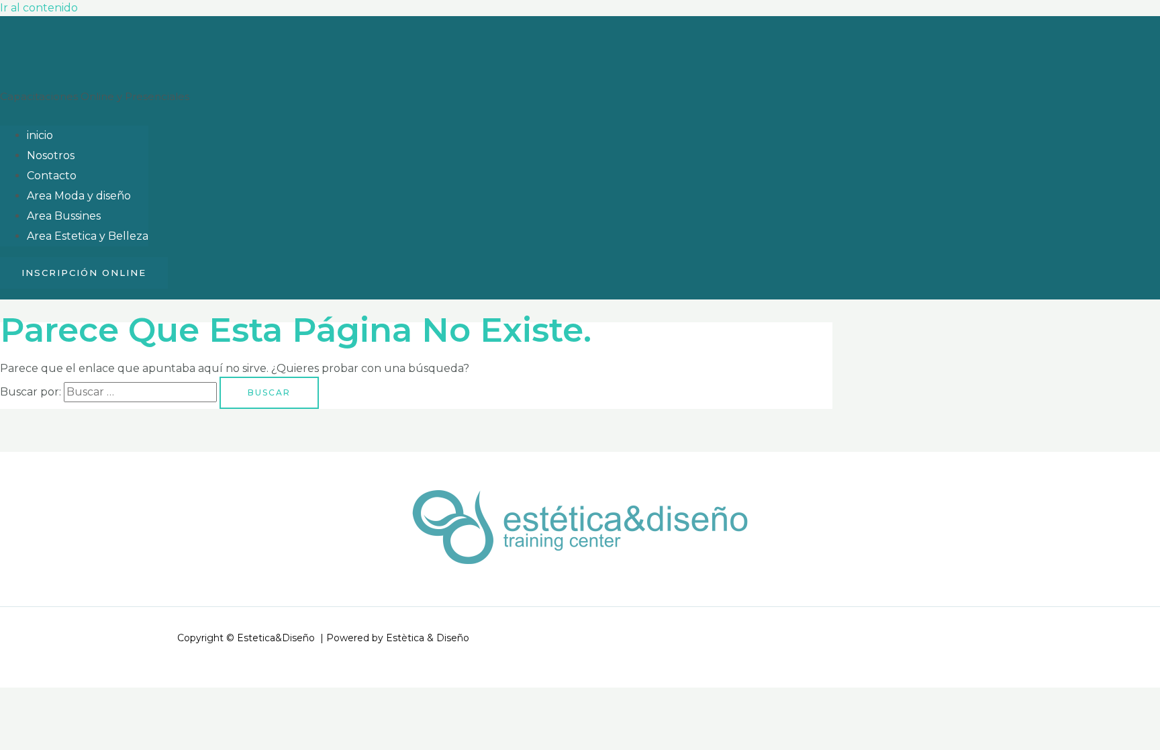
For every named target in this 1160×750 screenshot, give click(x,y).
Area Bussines (64, 215)
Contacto (52, 175)
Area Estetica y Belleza (87, 236)
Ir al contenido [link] (39, 7)
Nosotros (51, 155)
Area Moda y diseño (79, 195)
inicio (40, 135)
